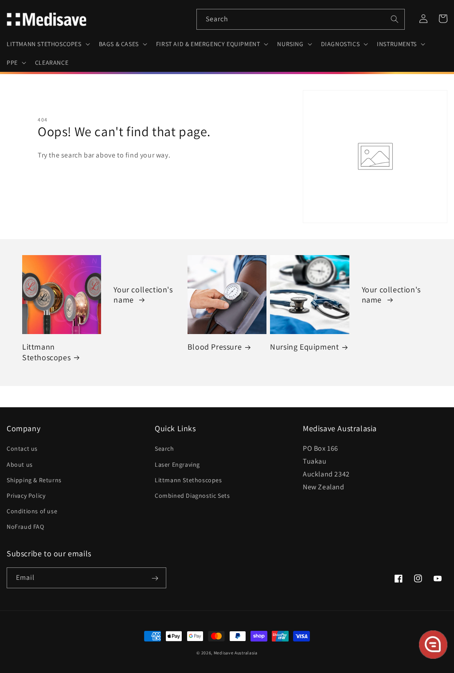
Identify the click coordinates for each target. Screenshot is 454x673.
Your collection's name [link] (143, 294)
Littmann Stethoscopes (46, 352)
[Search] (394, 19)
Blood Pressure (215, 347)
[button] (47, 44)
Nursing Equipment (304, 347)
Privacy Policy (26, 496)
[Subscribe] (155, 578)
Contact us (22, 449)
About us (20, 464)
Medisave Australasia (236, 653)
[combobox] (300, 19)
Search (164, 449)
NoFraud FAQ (25, 527)
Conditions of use (32, 511)
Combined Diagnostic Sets (192, 496)
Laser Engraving (177, 464)
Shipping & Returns (34, 480)
